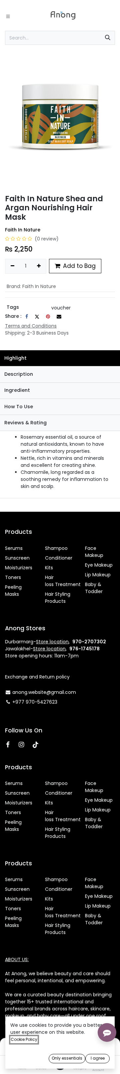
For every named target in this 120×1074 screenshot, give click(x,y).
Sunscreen (17, 558)
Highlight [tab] (15, 358)
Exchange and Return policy (37, 676)
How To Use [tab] (18, 406)
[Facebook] (26, 316)
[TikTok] (38, 744)
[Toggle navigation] (8, 16)
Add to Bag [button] (78, 266)
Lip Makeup (98, 574)
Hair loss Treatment (63, 581)
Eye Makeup (99, 565)
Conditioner (58, 558)
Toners (13, 577)
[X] (37, 316)
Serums (14, 548)
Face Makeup (94, 552)
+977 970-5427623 (34, 702)
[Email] (59, 316)
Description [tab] (18, 374)
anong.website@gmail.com (44, 692)
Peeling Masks (13, 590)
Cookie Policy (24, 1039)
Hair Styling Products (57, 597)
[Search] (108, 38)
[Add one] (39, 266)
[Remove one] (12, 266)
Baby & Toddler (94, 588)
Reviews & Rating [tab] (25, 422)
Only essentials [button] (67, 1058)
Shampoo (56, 548)
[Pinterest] (48, 316)
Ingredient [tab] (17, 390)
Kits (49, 567)
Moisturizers (18, 567)
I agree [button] (98, 1058)
